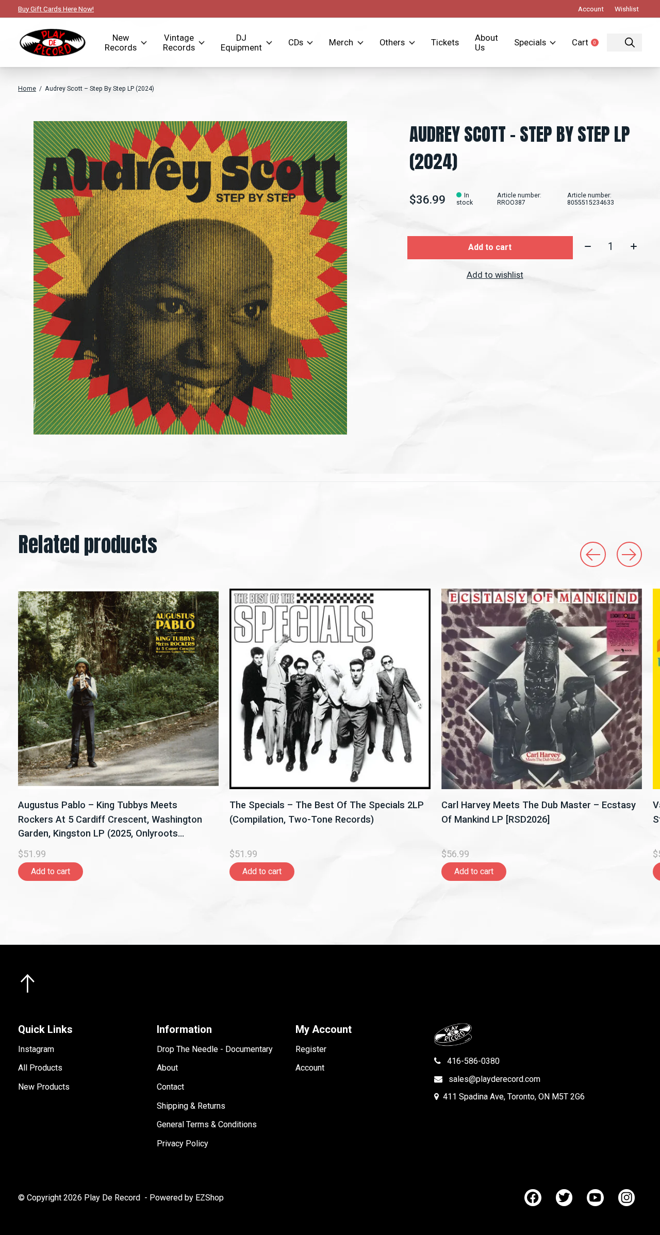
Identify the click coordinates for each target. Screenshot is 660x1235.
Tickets (445, 42)
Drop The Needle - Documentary (215, 1049)
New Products (44, 1087)
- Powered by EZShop (184, 1198)
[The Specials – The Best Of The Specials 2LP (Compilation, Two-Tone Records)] (329, 689)
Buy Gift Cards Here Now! (56, 9)
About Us (486, 43)
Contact (170, 1087)
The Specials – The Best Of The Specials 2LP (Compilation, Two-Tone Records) (326, 812)
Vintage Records (179, 43)
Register (310, 1049)
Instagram (36, 1049)
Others (392, 42)
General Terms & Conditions (207, 1124)
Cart (589, 42)
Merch (341, 42)
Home (27, 88)
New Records (121, 43)
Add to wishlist (495, 275)
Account (309, 1068)
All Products (40, 1068)
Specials (530, 42)
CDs (295, 42)
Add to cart (490, 247)
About (167, 1068)
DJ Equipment (241, 43)
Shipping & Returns (191, 1106)
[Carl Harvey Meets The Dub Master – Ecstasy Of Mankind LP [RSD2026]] (541, 689)
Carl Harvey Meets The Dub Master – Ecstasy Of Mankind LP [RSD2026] (538, 812)
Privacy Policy (182, 1143)
